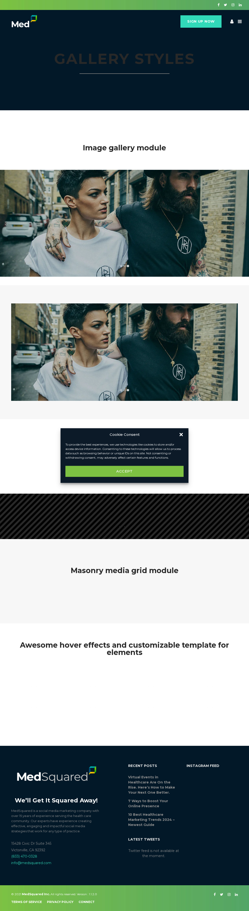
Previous (6, 223)
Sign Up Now (201, 21)
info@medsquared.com (31, 863)
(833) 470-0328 (24, 856)
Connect (87, 902)
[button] (181, 434)
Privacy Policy (60, 902)
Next (243, 223)
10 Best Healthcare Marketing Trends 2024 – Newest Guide (151, 819)
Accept (124, 471)
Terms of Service (26, 902)
